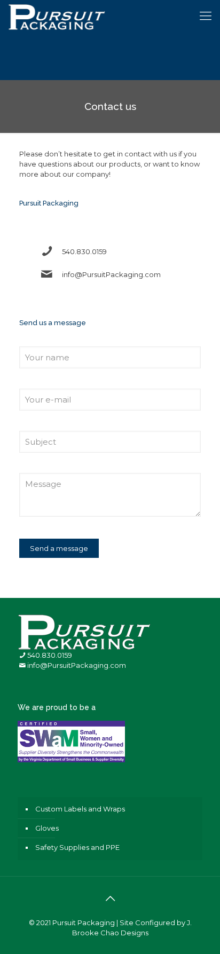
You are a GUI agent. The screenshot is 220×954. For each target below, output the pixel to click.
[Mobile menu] (206, 16)
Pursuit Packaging (83, 922)
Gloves (47, 828)
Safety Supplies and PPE (77, 847)
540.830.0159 (84, 251)
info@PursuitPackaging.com (111, 274)
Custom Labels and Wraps (80, 809)
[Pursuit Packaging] (57, 16)
